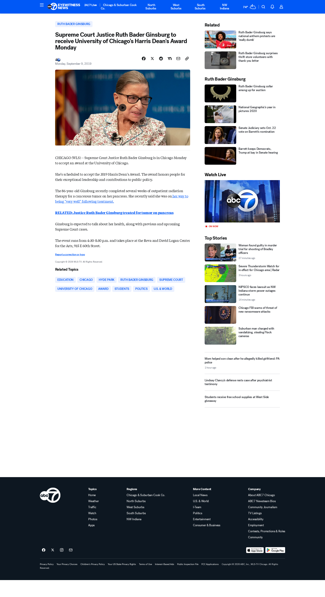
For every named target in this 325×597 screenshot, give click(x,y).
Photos (92, 519)
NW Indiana (224, 6)
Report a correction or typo (70, 254)
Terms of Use (145, 564)
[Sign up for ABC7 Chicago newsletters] (70, 550)
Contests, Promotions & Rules (266, 531)
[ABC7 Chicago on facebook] (43, 550)
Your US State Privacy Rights (122, 564)
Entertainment (202, 519)
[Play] (242, 201)
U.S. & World (201, 501)
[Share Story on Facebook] (143, 58)
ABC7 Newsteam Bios (262, 501)
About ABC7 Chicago (261, 495)
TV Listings (254, 513)
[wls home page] (50, 495)
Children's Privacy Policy (92, 564)
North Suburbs (150, 6)
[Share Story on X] (152, 58)
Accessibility (255, 519)
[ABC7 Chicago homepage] (63, 7)
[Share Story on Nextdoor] (169, 58)
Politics (197, 513)
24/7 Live (90, 5)
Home (92, 495)
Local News (200, 495)
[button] (42, 5)
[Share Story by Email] (178, 58)
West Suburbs (176, 6)
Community (255, 537)
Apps (91, 525)
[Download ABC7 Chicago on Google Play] (275, 550)
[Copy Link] (187, 58)
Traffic (92, 507)
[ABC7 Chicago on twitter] (52, 550)
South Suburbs (200, 6)
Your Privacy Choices (67, 564)
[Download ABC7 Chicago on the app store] (255, 550)
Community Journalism (262, 507)
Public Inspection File (187, 564)
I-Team (197, 507)
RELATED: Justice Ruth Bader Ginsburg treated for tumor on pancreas (114, 212)
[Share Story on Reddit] (161, 58)
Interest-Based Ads (164, 564)
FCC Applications (210, 564)
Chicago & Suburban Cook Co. (119, 6)
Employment (256, 525)
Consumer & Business (206, 525)
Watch (92, 513)
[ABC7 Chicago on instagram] (61, 550)
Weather (93, 501)
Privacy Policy (47, 564)
